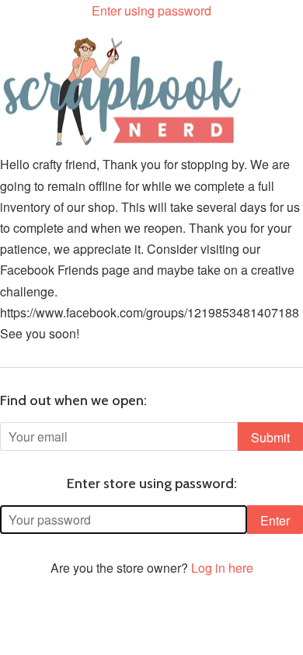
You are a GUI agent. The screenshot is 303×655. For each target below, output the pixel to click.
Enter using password (151, 10)
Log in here (222, 568)
